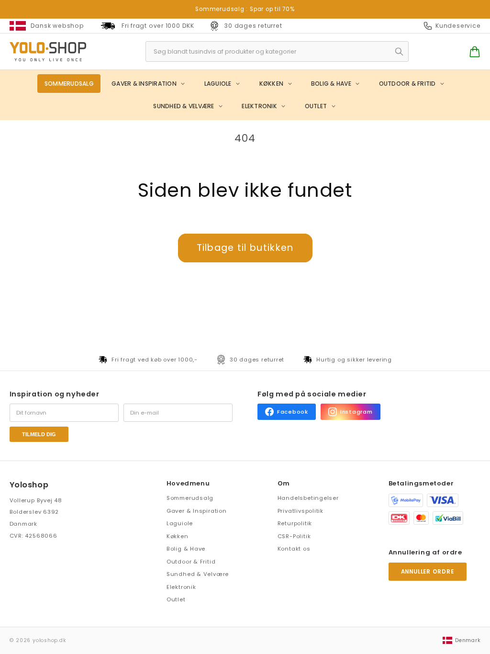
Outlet (316, 106)
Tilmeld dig (39, 434)
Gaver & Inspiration (144, 83)
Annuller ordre (427, 571)
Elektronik (259, 106)
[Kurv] (474, 51)
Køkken (271, 83)
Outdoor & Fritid (407, 83)
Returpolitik (295, 523)
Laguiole (218, 83)
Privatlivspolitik (300, 511)
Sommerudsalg (69, 83)
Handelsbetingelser (308, 498)
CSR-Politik (294, 536)
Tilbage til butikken (245, 247)
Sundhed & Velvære (183, 106)
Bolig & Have (331, 83)
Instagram (356, 412)
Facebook (292, 412)
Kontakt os (294, 549)
